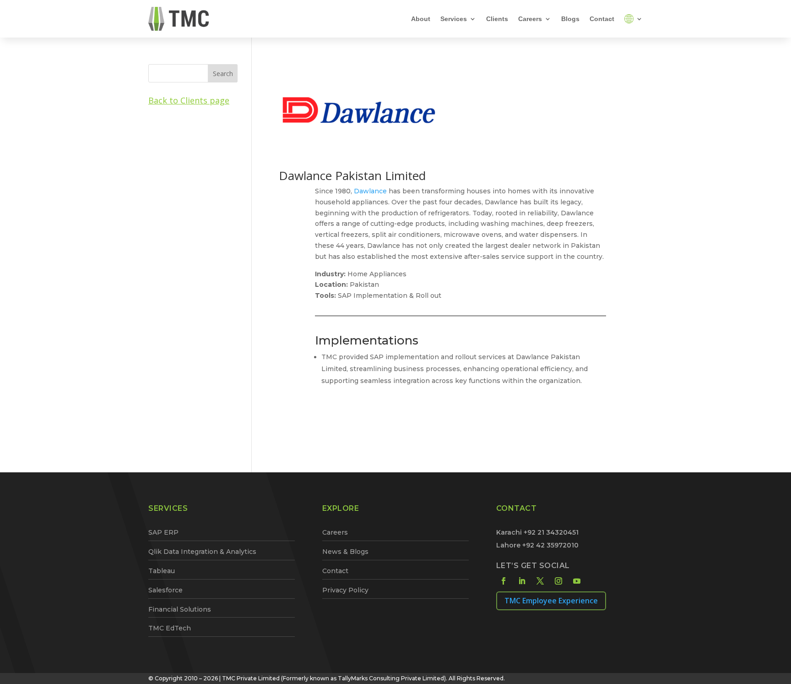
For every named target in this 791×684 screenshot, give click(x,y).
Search (223, 73)
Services (453, 18)
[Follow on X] (540, 581)
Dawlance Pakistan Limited (352, 175)
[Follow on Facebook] (503, 581)
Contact (602, 18)
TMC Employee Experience (551, 601)
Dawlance (370, 191)
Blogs (570, 18)
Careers (530, 18)
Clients (497, 18)
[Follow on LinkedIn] (522, 581)
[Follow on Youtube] (576, 581)
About (420, 18)
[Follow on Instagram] (558, 581)
